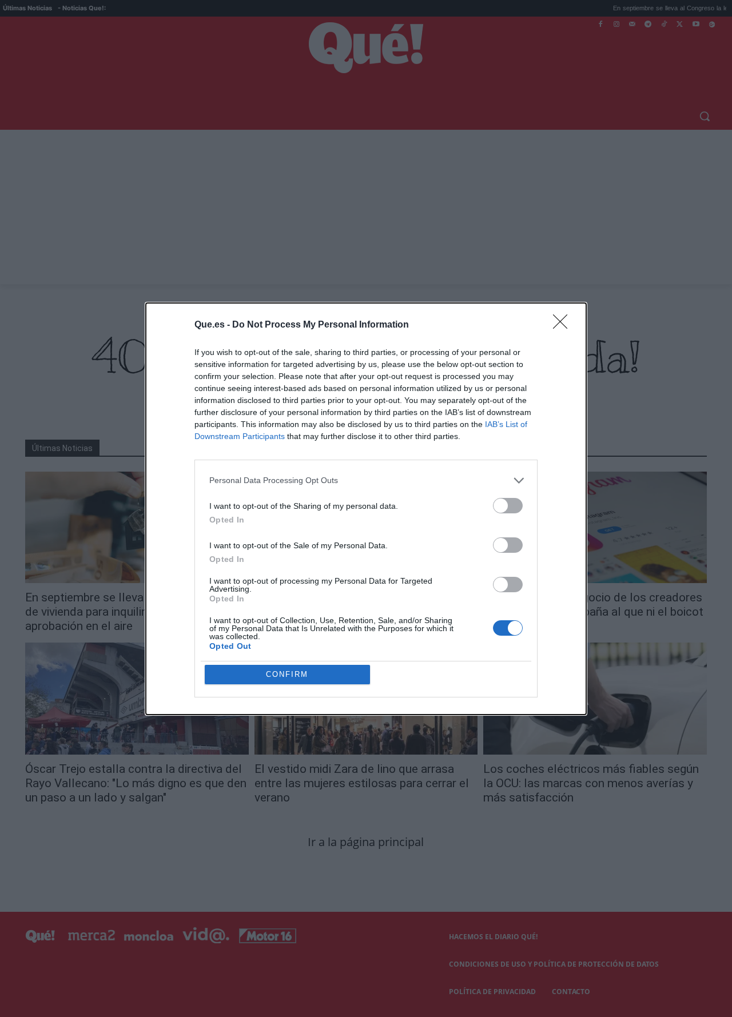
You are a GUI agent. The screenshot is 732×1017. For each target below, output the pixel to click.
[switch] (508, 505)
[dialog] (366, 509)
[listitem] (366, 480)
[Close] (564, 325)
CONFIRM (287, 674)
